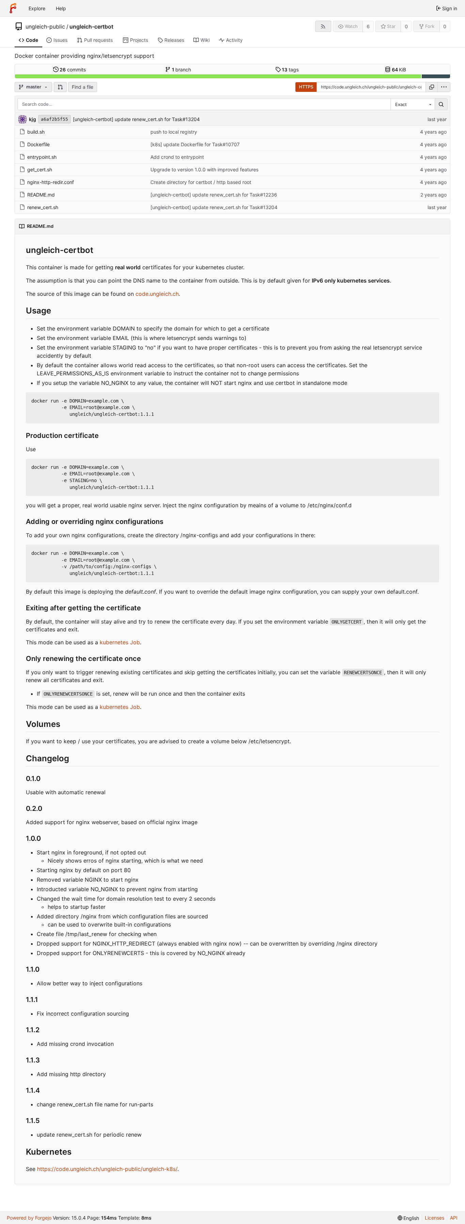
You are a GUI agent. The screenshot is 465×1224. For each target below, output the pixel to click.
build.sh (36, 132)
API (454, 1218)
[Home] (12, 8)
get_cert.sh (39, 169)
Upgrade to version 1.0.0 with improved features (204, 169)
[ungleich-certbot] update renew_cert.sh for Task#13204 (136, 119)
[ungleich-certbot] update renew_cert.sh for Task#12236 (213, 195)
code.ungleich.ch (157, 293)
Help (61, 8)
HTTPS (306, 86)
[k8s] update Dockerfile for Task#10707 (195, 144)
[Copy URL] (432, 87)
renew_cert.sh (42, 207)
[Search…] (441, 104)
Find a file (82, 87)
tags (290, 69)
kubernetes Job (120, 642)
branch (181, 69)
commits (73, 69)
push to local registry (173, 132)
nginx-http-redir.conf (50, 182)
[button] (60, 87)
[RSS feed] (323, 26)
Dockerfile (38, 144)
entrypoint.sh (42, 157)
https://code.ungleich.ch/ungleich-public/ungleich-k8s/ (107, 1169)
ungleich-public (45, 26)
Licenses (434, 1218)
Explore (37, 8)
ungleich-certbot (91, 26)
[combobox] (412, 104)
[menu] (443, 87)
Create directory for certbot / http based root (200, 182)
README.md (41, 195)
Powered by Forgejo (29, 1218)
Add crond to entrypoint (177, 157)
